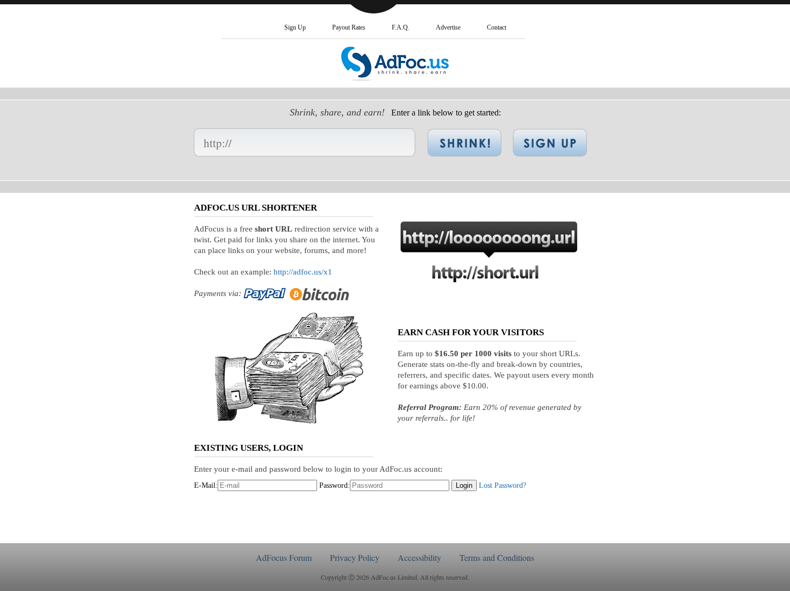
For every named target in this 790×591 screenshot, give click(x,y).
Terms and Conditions (496, 557)
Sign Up (295, 27)
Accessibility (419, 557)
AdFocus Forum (284, 557)
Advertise (448, 27)
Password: (334, 485)
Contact (496, 27)
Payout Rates (348, 27)
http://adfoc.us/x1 (303, 272)
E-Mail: (206, 485)
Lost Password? (502, 485)
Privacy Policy (354, 557)
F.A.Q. (401, 27)
